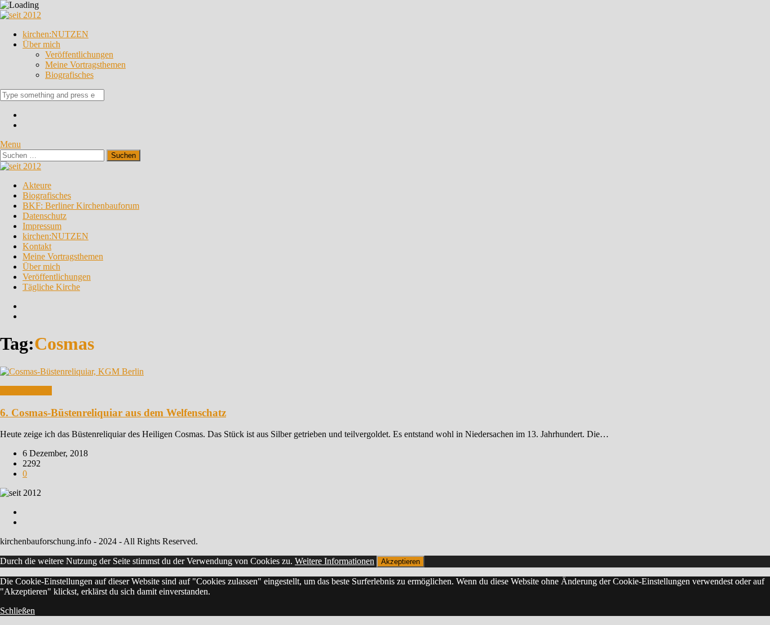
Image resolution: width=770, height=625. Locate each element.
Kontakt (37, 246)
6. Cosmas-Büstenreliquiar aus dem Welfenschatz (113, 413)
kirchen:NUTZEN (55, 34)
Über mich (41, 44)
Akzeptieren (400, 561)
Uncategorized (26, 390)
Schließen (17, 610)
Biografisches (69, 75)
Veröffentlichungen (79, 54)
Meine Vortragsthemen (85, 64)
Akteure (37, 185)
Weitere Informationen (334, 561)
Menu (10, 144)
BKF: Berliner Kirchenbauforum (81, 205)
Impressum (42, 226)
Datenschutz (45, 216)
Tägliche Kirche (51, 287)
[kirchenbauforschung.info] (20, 15)
